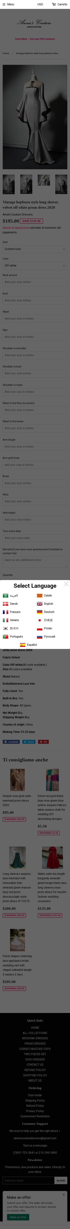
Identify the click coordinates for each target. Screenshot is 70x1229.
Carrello (62, 4)
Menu (10, 4)
